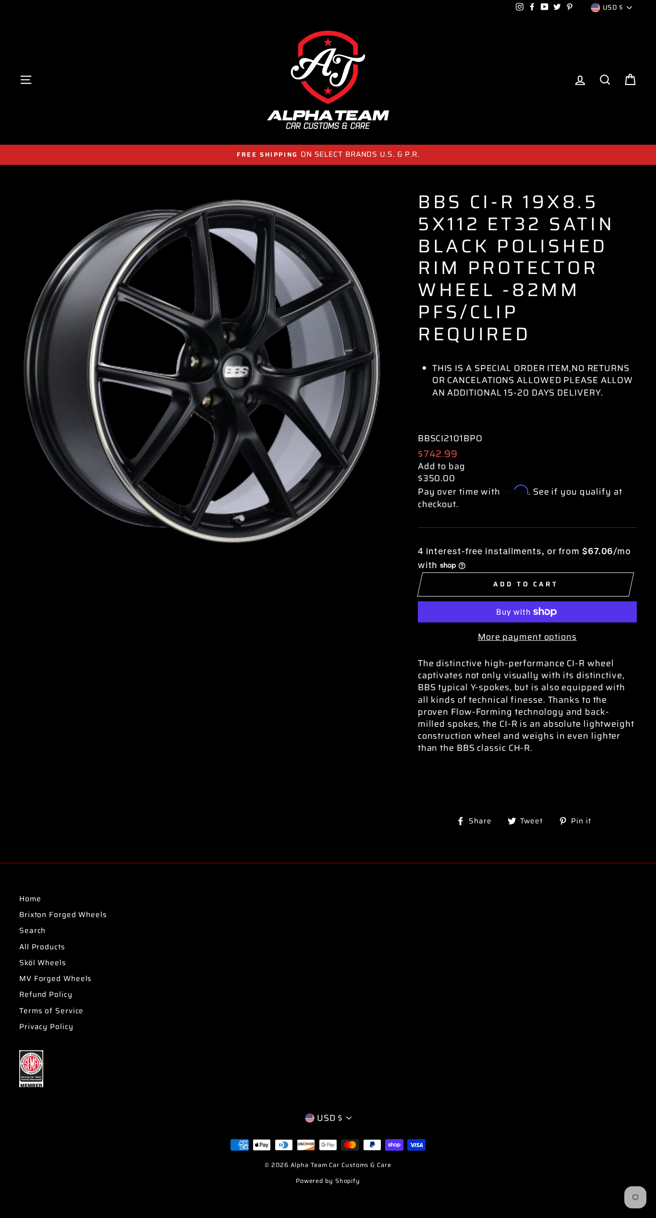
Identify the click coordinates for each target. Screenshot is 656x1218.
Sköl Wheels (42, 963)
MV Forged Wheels (55, 978)
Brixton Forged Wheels (63, 914)
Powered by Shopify (328, 1181)
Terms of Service (51, 1011)
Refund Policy (46, 994)
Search (32, 930)
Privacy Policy (46, 1026)
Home (30, 899)
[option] (328, 154)
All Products (42, 947)
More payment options (527, 637)
